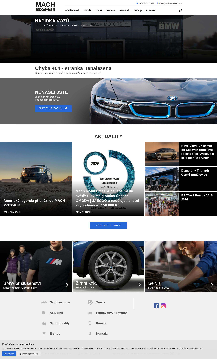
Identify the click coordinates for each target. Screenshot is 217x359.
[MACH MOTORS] (45, 6)
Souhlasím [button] (9, 354)
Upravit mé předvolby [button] (28, 354)
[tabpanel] (108, 38)
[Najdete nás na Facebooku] (156, 308)
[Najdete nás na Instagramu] (163, 308)
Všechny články (108, 225)
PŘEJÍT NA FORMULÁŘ (53, 108)
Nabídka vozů (50, 25)
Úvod (37, 25)
